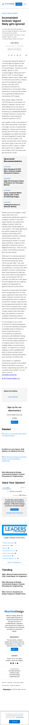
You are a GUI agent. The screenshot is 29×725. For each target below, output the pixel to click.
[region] (14, 491)
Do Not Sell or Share (18, 682)
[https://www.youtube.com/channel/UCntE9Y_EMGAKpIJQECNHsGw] (17, 663)
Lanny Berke (14, 43)
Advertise (9, 682)
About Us (4, 682)
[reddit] (17, 55)
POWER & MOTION (14, 676)
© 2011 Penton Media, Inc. (11, 378)
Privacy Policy (5, 685)
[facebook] (9, 55)
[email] (20, 55)
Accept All (14, 721)
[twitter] (14, 55)
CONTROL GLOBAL (14, 672)
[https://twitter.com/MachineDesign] (15, 663)
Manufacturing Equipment (10, 13)
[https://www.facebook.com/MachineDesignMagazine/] (11, 663)
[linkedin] (11, 55)
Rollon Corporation (8, 553)
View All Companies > (14, 562)
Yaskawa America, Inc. (10, 558)
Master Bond (6, 545)
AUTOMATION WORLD (14, 670)
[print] (26, 55)
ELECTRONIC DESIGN (14, 674)
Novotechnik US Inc (9, 550)
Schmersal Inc (7, 556)
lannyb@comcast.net (9, 375)
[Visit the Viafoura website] (22, 495)
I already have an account (14, 513)
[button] (3, 4)
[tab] (6, 487)
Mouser (5, 548)
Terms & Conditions (15, 685)
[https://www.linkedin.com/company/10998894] (13, 663)
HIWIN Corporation (8, 543)
